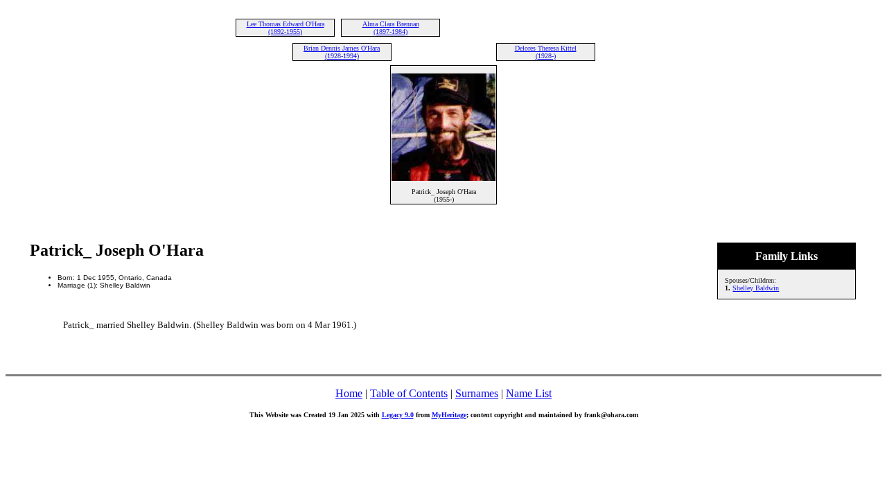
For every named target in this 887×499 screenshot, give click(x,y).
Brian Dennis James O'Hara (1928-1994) (342, 52)
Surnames (476, 393)
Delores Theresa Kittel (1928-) (546, 52)
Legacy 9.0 (398, 415)
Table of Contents (409, 393)
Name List (529, 393)
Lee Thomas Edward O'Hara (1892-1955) (285, 27)
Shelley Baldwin (755, 288)
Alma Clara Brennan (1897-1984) (390, 27)
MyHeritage (449, 415)
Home (348, 393)
